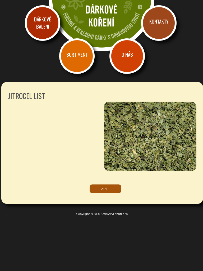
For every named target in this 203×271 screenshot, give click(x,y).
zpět (105, 189)
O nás (127, 54)
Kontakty (158, 21)
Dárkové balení (42, 23)
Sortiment (77, 54)
